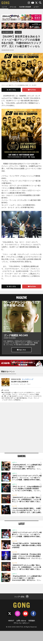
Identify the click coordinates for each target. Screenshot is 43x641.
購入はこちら (21, 350)
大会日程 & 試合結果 (25, 7)
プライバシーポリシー (22, 623)
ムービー (36, 7)
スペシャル (13, 7)
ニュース (4, 7)
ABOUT (11, 621)
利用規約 (31, 621)
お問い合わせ (21, 621)
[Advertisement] (21, 427)
